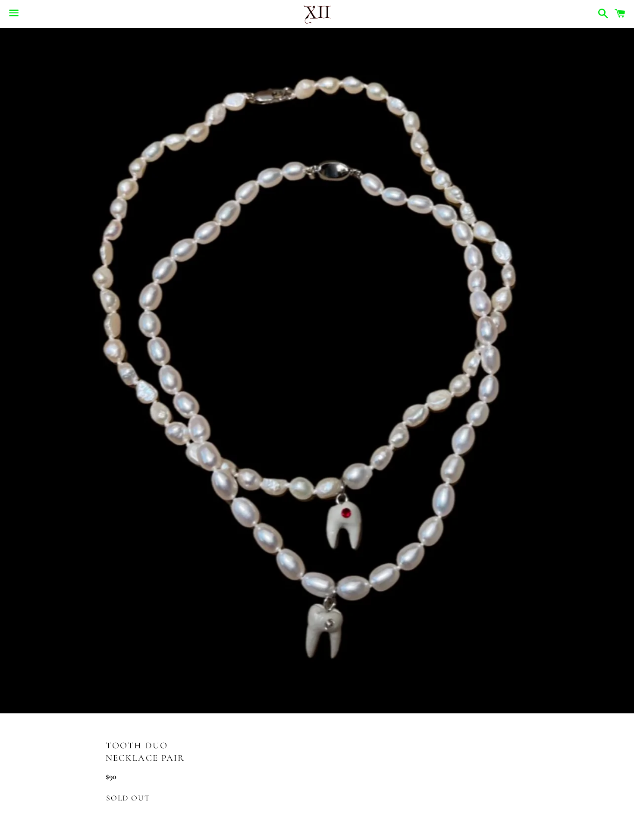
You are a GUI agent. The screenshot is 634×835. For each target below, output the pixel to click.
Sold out (128, 798)
